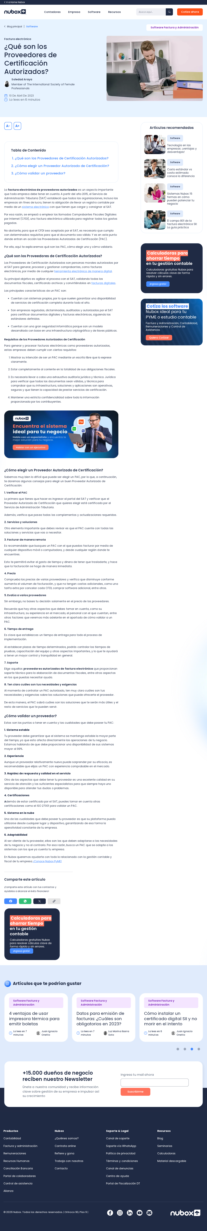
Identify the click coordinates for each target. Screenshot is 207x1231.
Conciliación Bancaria (18, 1168)
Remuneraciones (14, 1153)
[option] (36, 1020)
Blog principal (14, 26)
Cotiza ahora (190, 12)
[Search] (169, 11)
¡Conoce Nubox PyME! (47, 861)
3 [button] (192, 1049)
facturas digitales (103, 283)
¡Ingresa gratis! (21, 951)
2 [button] (185, 1049)
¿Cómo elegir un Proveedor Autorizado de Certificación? (62, 165)
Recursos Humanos (16, 1161)
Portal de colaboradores (19, 1176)
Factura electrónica (17, 39)
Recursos (114, 12)
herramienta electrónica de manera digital (83, 271)
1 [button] (178, 1049)
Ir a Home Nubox (16, 2)
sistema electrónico (35, 207)
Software (94, 12)
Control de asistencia (17, 1183)
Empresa (74, 12)
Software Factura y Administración (175, 27)
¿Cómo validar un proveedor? (40, 173)
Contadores (52, 12)
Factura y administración (20, 1146)
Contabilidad (12, 1138)
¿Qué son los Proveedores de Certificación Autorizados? (62, 158)
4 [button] (199, 1049)
